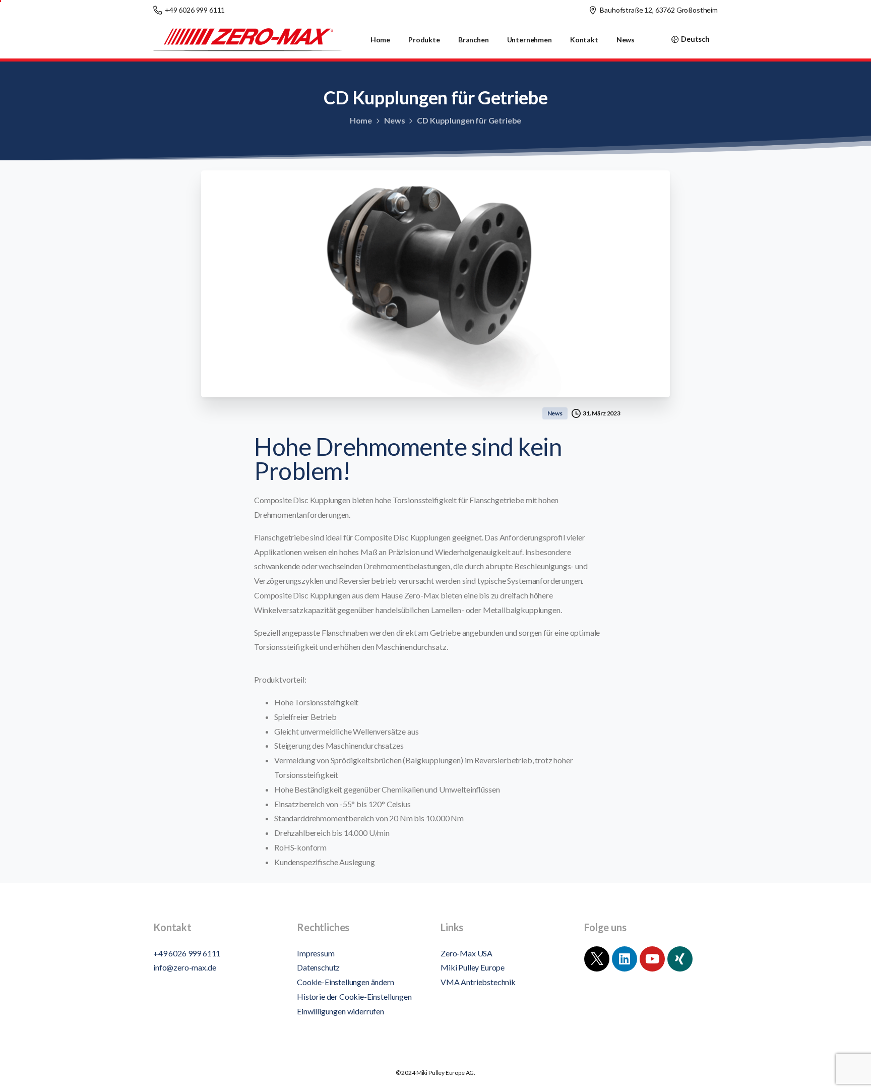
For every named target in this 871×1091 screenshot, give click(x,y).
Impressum (316, 953)
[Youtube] (652, 959)
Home (361, 120)
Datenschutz (318, 967)
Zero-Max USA (466, 953)
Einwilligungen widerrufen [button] (340, 1011)
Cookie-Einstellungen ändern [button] (345, 982)
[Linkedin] (624, 959)
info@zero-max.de (184, 967)
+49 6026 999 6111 (195, 10)
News (394, 120)
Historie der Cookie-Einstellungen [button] (354, 996)
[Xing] (680, 959)
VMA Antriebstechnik (478, 982)
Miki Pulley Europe (473, 967)
